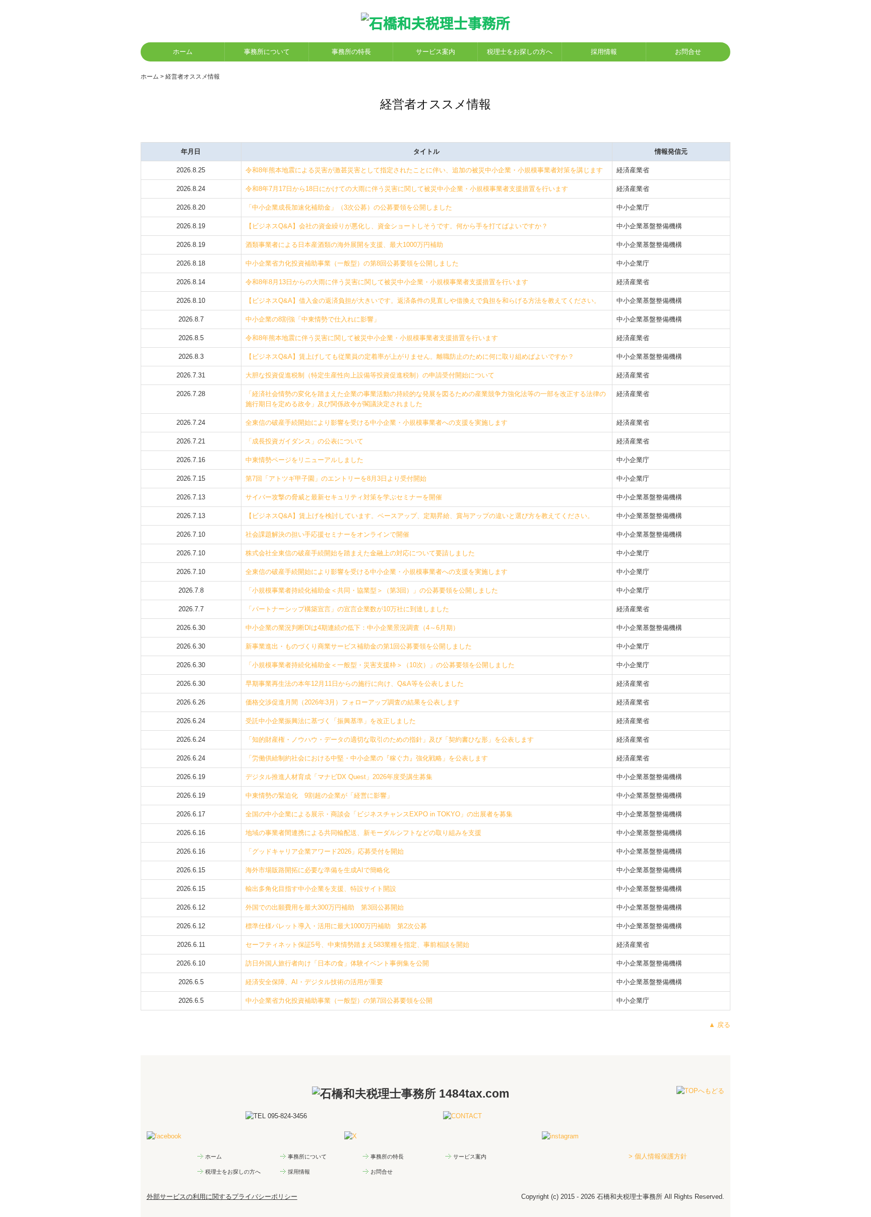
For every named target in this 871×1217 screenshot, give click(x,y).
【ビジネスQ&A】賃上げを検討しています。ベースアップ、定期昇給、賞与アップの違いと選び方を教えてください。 (419, 516)
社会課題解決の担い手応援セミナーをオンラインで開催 (327, 534)
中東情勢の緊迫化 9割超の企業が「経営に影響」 (319, 795)
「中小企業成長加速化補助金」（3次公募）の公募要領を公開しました (348, 207)
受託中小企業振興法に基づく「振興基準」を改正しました (330, 721)
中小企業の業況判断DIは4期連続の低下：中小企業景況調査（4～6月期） (352, 627)
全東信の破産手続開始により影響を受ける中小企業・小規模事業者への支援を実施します (376, 422)
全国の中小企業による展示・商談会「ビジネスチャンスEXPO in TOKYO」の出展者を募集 (379, 814)
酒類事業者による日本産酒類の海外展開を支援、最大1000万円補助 (344, 244)
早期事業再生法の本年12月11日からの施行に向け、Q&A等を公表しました (354, 683)
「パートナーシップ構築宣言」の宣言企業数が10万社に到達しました (347, 609)
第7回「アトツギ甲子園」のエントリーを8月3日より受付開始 (335, 478)
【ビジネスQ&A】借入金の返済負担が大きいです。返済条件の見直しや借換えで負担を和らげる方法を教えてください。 (422, 300)
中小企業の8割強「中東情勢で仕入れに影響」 (312, 319)
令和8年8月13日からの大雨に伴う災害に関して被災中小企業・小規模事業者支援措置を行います (386, 282)
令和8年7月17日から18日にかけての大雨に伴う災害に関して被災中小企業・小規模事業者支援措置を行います (406, 189)
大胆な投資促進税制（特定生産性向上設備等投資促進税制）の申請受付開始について (369, 375)
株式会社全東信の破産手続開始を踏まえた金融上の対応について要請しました (360, 553)
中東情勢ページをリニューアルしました (304, 460)
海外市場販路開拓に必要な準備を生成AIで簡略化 (317, 870)
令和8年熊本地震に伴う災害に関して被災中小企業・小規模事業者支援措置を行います (371, 338)
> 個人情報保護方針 (658, 1156)
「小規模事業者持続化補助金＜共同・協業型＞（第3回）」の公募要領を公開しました (371, 590)
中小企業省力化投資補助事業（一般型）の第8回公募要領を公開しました (352, 263)
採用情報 (604, 51)
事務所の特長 (351, 51)
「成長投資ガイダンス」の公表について (304, 441)
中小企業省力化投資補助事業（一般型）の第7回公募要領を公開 (338, 1000)
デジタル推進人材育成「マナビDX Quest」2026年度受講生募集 (338, 777)
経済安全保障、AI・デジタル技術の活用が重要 (314, 982)
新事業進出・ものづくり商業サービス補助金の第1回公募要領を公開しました (358, 646)
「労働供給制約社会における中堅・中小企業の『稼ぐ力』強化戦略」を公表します (366, 758)
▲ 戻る (719, 1025)
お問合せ (688, 51)
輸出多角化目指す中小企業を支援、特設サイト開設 (320, 888)
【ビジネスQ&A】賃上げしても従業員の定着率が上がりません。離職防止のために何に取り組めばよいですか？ (409, 356)
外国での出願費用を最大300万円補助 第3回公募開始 (324, 907)
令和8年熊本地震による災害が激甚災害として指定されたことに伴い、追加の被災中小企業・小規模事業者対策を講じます (424, 170)
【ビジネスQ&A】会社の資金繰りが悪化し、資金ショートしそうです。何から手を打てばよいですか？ (396, 226)
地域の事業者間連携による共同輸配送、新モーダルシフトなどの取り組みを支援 (363, 833)
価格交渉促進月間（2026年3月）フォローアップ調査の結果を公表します (352, 702)
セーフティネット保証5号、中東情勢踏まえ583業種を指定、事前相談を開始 (357, 944)
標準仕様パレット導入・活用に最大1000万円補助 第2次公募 (336, 926)
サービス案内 (435, 51)
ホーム (183, 51)
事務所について (267, 51)
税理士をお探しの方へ (519, 51)
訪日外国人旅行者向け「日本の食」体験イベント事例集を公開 (337, 963)
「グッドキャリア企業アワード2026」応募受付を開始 (324, 851)
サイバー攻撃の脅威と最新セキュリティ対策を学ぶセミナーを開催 (343, 497)
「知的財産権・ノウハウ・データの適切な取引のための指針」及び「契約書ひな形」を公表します (389, 739)
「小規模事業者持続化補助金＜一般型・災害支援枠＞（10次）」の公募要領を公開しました (380, 665)
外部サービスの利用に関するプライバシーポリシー (222, 1196)
